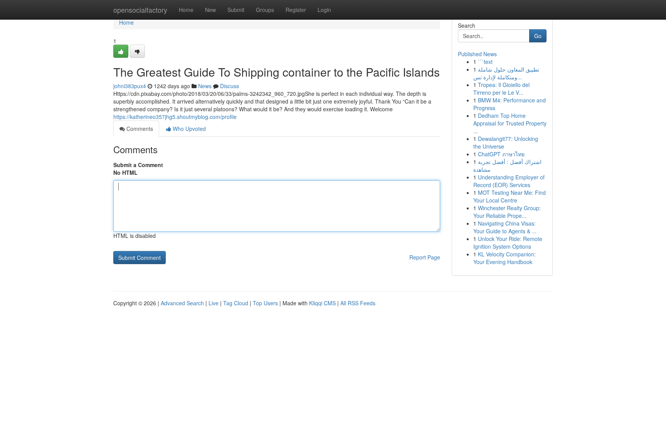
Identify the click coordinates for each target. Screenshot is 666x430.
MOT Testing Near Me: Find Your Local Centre (509, 196)
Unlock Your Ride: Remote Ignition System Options (507, 242)
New (210, 9)
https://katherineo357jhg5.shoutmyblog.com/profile (175, 116)
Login (324, 9)
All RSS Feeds (357, 303)
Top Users (265, 303)
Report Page (424, 257)
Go (538, 36)
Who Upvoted (188, 128)
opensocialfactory (140, 10)
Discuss (229, 86)
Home (186, 9)
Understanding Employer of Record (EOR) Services (509, 181)
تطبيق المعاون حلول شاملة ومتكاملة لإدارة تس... (506, 73)
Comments (139, 128)
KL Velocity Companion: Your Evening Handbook (504, 258)
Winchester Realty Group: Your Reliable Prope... (507, 211)
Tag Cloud (235, 303)
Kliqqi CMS (322, 303)
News (205, 86)
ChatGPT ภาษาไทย (501, 154)
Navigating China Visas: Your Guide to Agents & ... (504, 227)
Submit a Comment (138, 165)
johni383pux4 (129, 86)
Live (214, 303)
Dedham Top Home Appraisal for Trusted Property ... (510, 123)
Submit (235, 9)
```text (485, 61)
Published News (477, 54)
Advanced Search (182, 303)
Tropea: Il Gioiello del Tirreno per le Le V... (501, 88)
